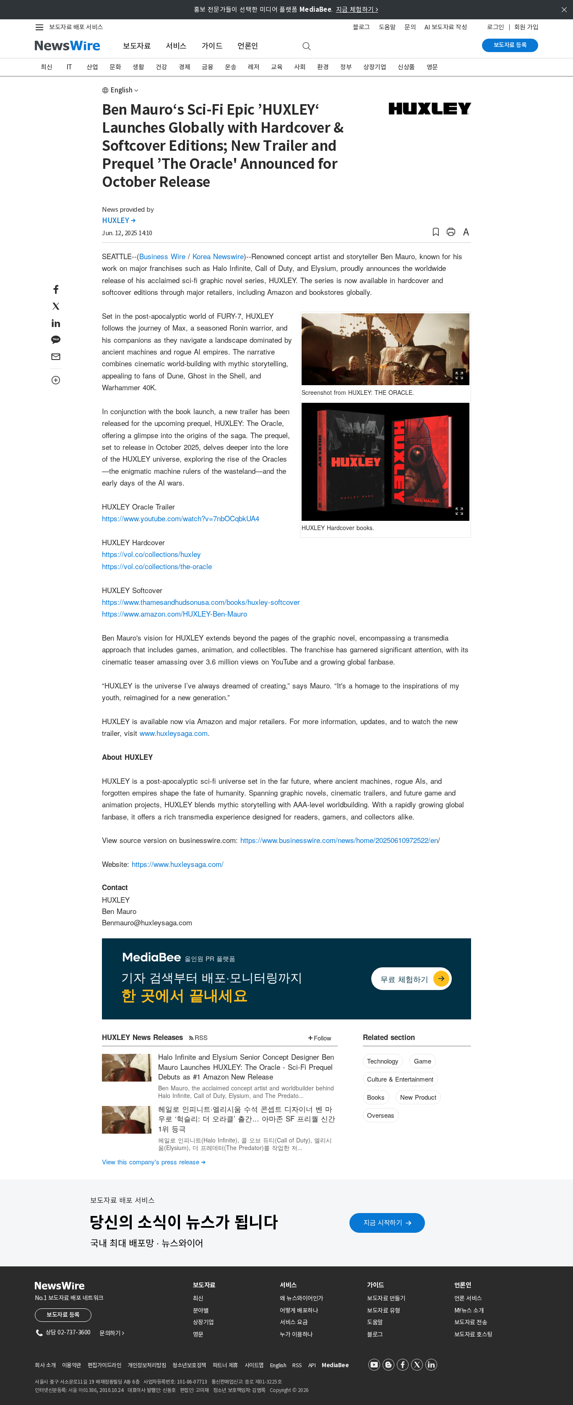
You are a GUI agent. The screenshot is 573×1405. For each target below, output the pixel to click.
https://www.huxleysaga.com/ (178, 864)
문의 (410, 27)
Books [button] (376, 1096)
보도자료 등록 (510, 45)
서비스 (176, 46)
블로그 (361, 27)
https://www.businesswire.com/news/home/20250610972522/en (339, 840)
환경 (322, 67)
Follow (322, 1037)
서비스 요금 (293, 1322)
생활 (138, 67)
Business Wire (162, 256)
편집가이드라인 (105, 1365)
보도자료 (137, 46)
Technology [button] (382, 1060)
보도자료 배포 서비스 (76, 27)
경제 (184, 67)
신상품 (406, 67)
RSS (201, 1037)
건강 (161, 67)
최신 (46, 67)
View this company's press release (154, 1161)
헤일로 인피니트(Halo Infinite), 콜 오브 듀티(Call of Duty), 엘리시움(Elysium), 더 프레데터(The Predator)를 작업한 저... (245, 1144)
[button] (436, 232)
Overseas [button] (380, 1115)
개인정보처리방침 (147, 1365)
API (312, 1365)
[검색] (306, 46)
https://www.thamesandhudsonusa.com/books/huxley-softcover (201, 601)
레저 (253, 67)
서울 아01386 (82, 1390)
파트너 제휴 (225, 1365)
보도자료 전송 (470, 1322)
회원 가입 (526, 27)
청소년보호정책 (189, 1365)
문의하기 (111, 1333)
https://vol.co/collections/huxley (151, 554)
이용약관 (71, 1365)
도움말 (387, 27)
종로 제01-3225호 (263, 1382)
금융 (207, 67)
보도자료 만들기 (386, 1298)
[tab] (233, 1285)
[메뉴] (41, 27)
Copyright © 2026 (289, 1390)
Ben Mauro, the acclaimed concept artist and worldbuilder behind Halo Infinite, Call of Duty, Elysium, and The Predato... (246, 1092)
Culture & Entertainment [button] (400, 1078)
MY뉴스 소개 (469, 1310)
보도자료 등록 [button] (63, 1314)
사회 (299, 67)
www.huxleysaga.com (174, 732)
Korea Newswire (218, 256)
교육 (276, 67)
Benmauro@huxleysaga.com (147, 922)
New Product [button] (418, 1096)
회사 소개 (45, 1365)
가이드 (212, 46)
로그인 (495, 27)
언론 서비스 (468, 1298)
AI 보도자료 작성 (446, 27)
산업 (92, 67)
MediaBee (335, 1365)
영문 (432, 67)
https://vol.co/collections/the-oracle (157, 566)
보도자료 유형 (383, 1310)
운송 (230, 67)
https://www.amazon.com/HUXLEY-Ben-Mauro (174, 613)
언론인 (247, 46)
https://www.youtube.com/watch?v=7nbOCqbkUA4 (180, 518)
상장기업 (374, 67)
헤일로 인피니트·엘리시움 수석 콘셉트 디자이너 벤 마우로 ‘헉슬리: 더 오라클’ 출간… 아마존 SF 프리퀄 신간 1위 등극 (246, 1118)
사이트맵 (254, 1365)
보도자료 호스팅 (473, 1334)
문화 (115, 67)
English (122, 90)
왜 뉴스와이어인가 (301, 1298)
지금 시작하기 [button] (383, 1223)
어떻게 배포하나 (299, 1310)
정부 (346, 67)
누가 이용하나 (296, 1334)
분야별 (201, 1310)
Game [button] (422, 1060)
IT (69, 67)
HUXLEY (118, 220)
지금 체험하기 (357, 9)
